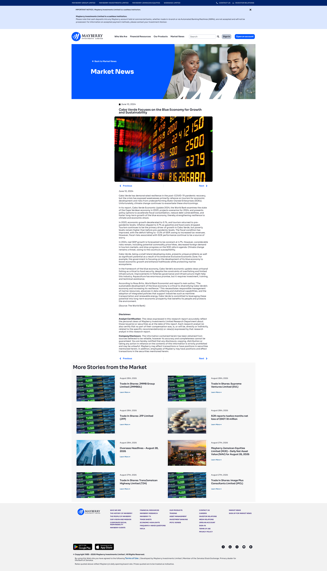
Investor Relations (208, 516)
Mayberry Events (117, 528)
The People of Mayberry (120, 516)
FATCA (142, 529)
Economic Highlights (150, 522)
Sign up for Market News (240, 513)
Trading (173, 513)
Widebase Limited (172, 3)
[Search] (218, 37)
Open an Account (207, 522)
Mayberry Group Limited (83, 3)
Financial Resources (140, 36)
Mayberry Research (149, 513)
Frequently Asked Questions (153, 526)
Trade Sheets (145, 519)
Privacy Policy (206, 532)
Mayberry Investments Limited (114, 3)
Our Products (161, 36)
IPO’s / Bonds (175, 522)
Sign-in (202, 526)
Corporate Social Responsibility (118, 523)
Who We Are (120, 36)
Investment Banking (179, 519)
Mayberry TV (145, 516)
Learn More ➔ (125, 392)
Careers (203, 513)
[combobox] (202, 37)
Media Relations (206, 519)
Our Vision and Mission (120, 519)
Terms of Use (205, 529)
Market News (177, 36)
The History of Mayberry (121, 513)
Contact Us (204, 510)
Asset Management (178, 516)
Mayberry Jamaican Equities (146, 3)
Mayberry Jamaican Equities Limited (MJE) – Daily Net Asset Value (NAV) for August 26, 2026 (230, 451)
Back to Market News (105, 61)
